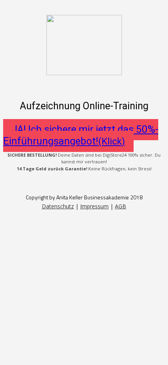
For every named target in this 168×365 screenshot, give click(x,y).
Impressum (94, 206)
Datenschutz (58, 206)
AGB (120, 206)
